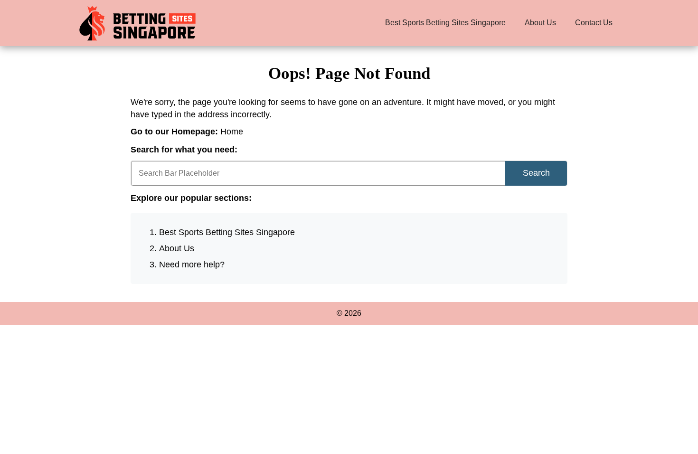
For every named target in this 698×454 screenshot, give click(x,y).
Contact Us (594, 23)
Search (536, 173)
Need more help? (192, 264)
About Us (540, 23)
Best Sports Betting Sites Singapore (445, 23)
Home (231, 131)
